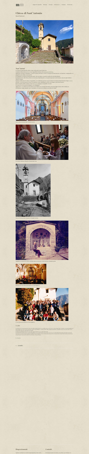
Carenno (50, 4)
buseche (36, 83)
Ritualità (19, 338)
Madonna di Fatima (48, 72)
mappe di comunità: (37, 4)
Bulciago (45, 4)
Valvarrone (56, 4)
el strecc (71, 80)
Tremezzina (69, 4)
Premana (64, 4)
